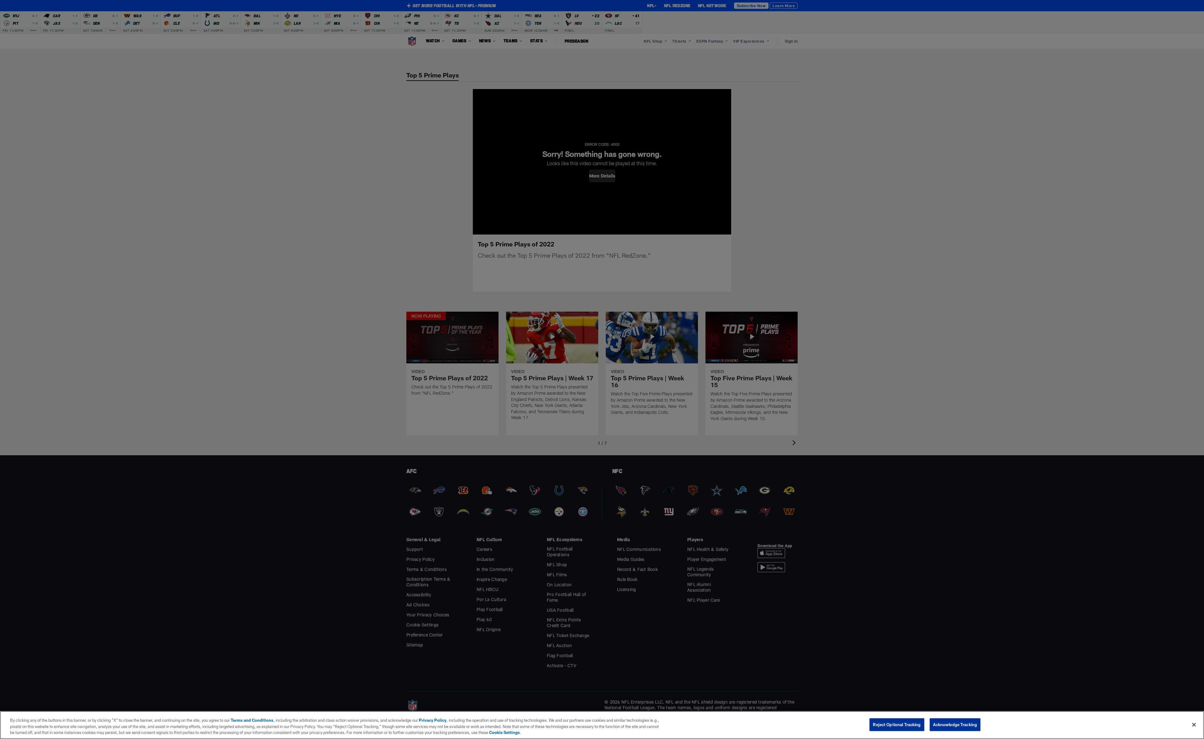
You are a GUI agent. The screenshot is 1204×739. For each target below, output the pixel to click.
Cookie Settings (504, 732)
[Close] (1194, 724)
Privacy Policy (432, 720)
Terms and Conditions (252, 720)
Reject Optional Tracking (897, 724)
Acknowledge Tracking (955, 724)
